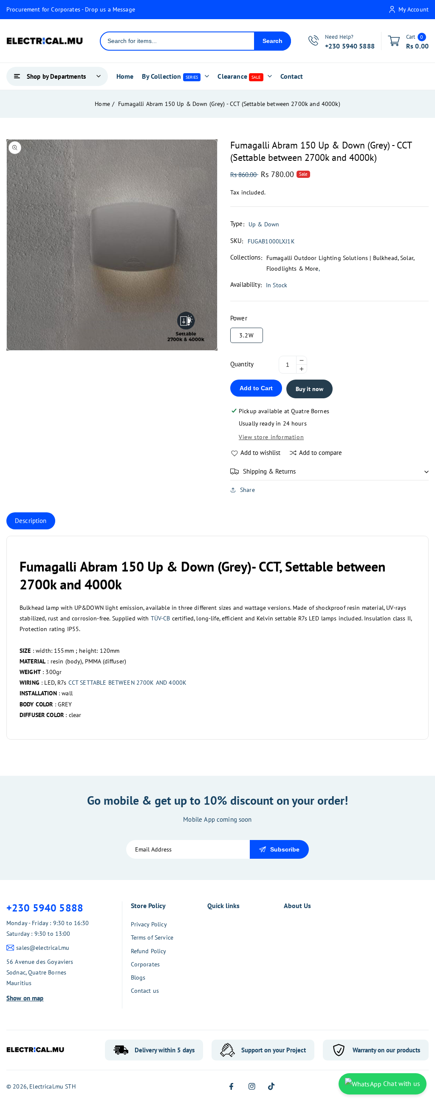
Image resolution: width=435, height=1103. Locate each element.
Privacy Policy (149, 924)
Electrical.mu (46, 1086)
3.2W (246, 335)
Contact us (145, 990)
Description (31, 521)
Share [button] (247, 490)
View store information (271, 437)
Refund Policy (149, 951)
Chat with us (400, 1083)
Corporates (145, 964)
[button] (329, 471)
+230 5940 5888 (44, 907)
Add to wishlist (260, 453)
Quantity (242, 364)
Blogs (138, 977)
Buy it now (309, 389)
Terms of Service (152, 937)
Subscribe (284, 849)
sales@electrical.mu (42, 948)
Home (102, 104)
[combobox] (177, 41)
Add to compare (320, 453)
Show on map (25, 998)
